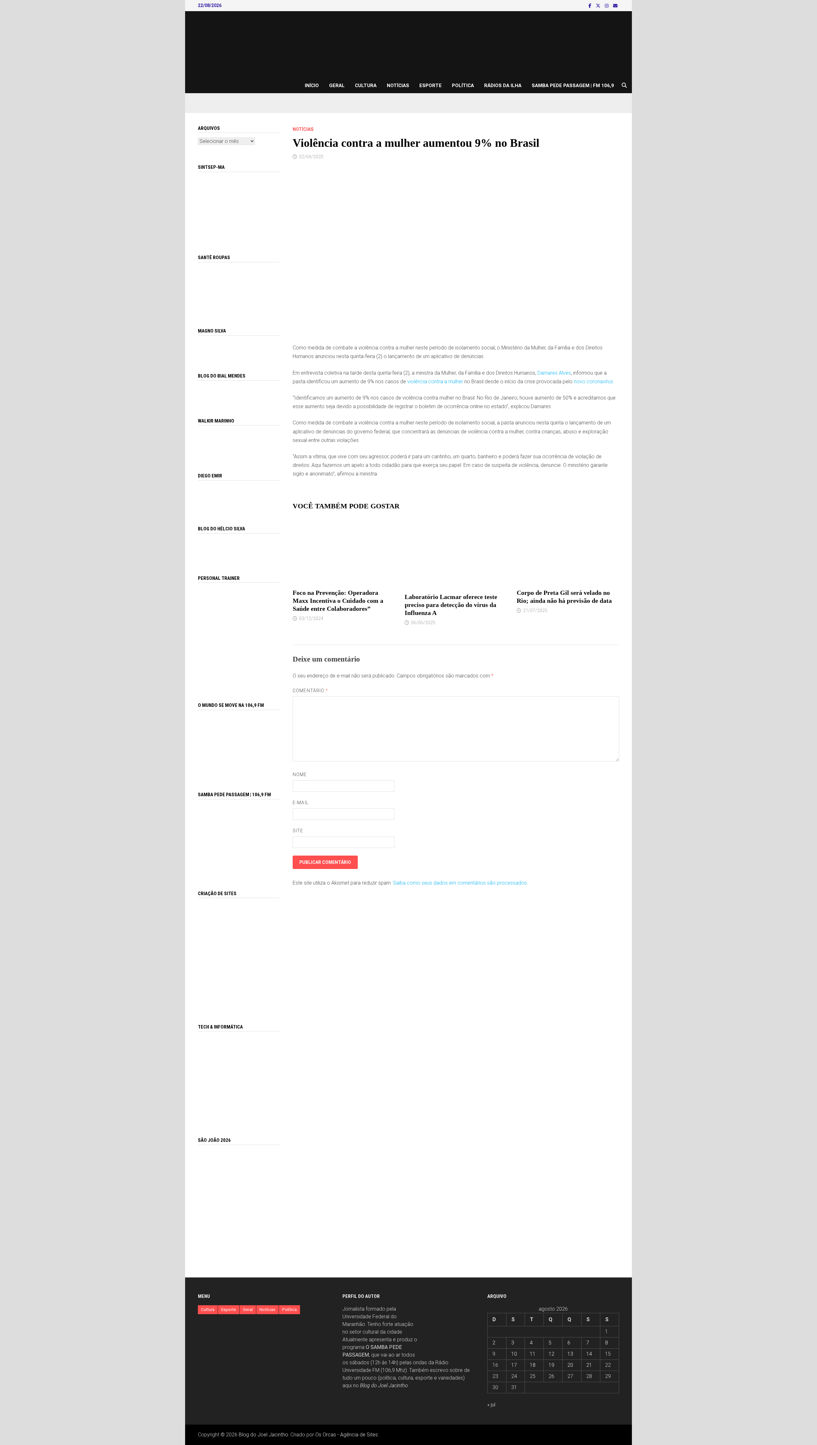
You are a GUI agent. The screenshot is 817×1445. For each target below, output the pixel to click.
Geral (337, 85)
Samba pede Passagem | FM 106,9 (573, 85)
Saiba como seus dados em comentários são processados (460, 883)
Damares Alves (554, 373)
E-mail (300, 802)
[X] (598, 6)
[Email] (615, 6)
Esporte (430, 85)
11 (533, 1354)
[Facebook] (590, 6)
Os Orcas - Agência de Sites (346, 1435)
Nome (300, 774)
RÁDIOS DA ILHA (502, 85)
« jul (491, 1405)
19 (551, 1365)
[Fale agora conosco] (239, 953)
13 (570, 1354)
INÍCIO (312, 85)
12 (551, 1354)
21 (589, 1365)
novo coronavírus (593, 381)
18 (533, 1365)
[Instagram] (607, 6)
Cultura (366, 85)
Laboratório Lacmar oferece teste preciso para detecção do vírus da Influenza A (451, 604)
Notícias (398, 85)
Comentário (310, 690)
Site (298, 830)
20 (570, 1365)
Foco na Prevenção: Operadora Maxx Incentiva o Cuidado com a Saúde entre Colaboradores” (338, 600)
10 (514, 1354)
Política (463, 85)
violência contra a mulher (435, 381)
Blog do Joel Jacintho (384, 1385)
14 (589, 1354)
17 (514, 1365)
